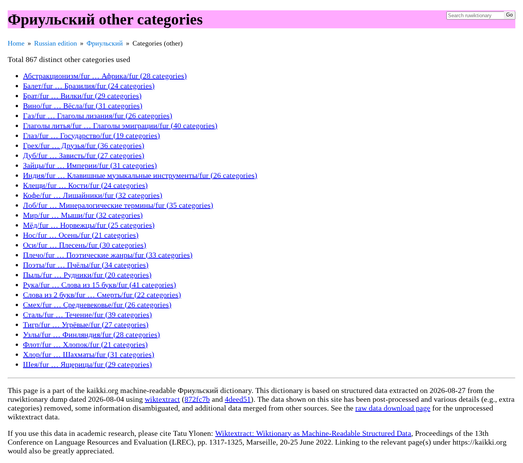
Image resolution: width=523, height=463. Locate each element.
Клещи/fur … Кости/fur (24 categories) (85, 185)
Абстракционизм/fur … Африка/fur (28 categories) (105, 76)
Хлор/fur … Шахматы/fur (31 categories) (88, 354)
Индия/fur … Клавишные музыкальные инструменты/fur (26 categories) (140, 175)
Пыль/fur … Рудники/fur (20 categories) (87, 275)
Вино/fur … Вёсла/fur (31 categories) (82, 105)
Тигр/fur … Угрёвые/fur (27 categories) (86, 324)
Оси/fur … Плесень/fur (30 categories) (84, 245)
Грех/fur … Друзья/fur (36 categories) (83, 145)
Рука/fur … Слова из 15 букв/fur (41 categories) (99, 284)
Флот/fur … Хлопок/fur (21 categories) (85, 344)
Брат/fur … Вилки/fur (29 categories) (82, 95)
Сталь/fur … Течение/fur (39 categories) (87, 314)
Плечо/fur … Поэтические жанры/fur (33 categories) (108, 255)
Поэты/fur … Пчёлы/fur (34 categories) (86, 265)
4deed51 (238, 399)
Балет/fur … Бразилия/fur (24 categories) (89, 86)
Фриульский (105, 43)
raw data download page (392, 408)
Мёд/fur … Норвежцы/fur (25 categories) (89, 225)
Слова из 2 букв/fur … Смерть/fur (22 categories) (102, 294)
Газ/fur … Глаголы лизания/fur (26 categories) (97, 115)
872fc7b (197, 399)
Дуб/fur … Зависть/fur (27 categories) (83, 155)
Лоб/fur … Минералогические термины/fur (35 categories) (118, 205)
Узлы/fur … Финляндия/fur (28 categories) (91, 334)
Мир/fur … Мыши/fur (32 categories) (83, 215)
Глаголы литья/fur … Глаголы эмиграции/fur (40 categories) (120, 125)
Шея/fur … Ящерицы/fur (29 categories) (87, 364)
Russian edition (55, 43)
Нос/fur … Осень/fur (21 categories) (81, 235)
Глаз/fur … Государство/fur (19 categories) (91, 135)
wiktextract (162, 399)
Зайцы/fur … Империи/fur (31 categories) (90, 165)
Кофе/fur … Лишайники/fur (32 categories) (92, 195)
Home (16, 43)
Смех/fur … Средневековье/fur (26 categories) (97, 304)
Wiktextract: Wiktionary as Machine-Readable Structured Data (313, 433)
